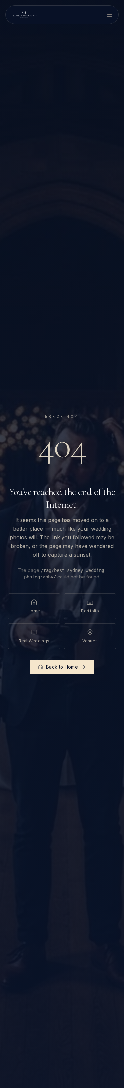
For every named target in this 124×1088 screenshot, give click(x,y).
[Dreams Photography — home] (24, 15)
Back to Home (62, 667)
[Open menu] (109, 14)
